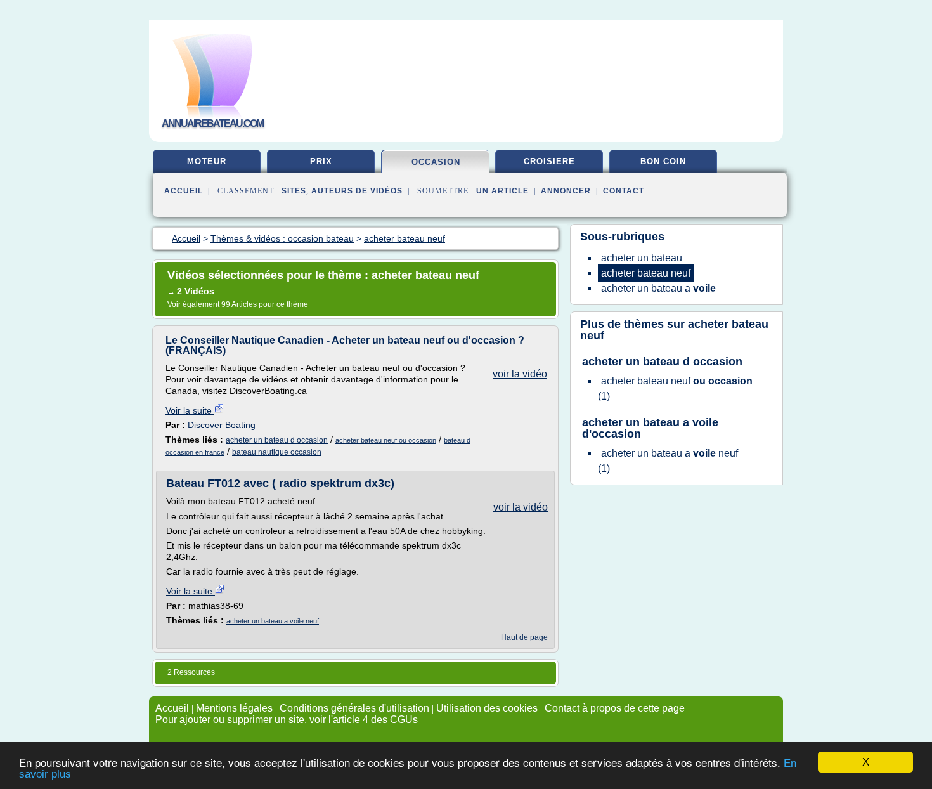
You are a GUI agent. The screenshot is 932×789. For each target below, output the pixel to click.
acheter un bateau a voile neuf (272, 621)
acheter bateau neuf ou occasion (385, 440)
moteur (206, 161)
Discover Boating (222, 425)
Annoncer (566, 190)
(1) (675, 388)
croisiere (549, 161)
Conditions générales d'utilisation (354, 708)
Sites (294, 190)
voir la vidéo (520, 373)
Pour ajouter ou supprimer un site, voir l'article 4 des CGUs (286, 719)
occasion (435, 162)
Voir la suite (189, 410)
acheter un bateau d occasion (277, 440)
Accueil (183, 190)
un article (502, 190)
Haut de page (524, 637)
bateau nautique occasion (276, 452)
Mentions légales (234, 708)
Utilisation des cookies (487, 708)
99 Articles (239, 304)
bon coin (663, 161)
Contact (623, 190)
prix (321, 161)
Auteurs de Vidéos (357, 190)
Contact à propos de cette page (615, 708)
